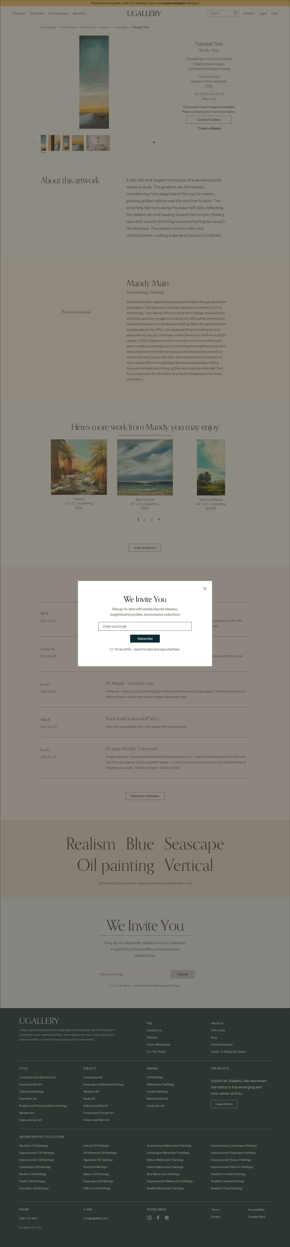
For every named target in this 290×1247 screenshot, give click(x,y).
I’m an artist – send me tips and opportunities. (147, 649)
